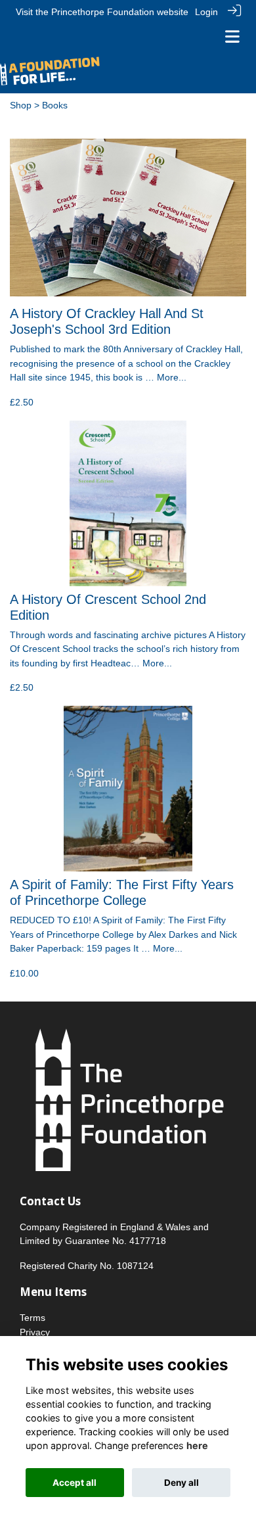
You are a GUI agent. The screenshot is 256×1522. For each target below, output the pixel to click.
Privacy (35, 1332)
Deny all (181, 1482)
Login (206, 12)
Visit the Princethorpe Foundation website (102, 12)
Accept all (74, 1482)
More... (171, 377)
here (197, 1445)
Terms (32, 1317)
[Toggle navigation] (232, 36)
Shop (21, 105)
